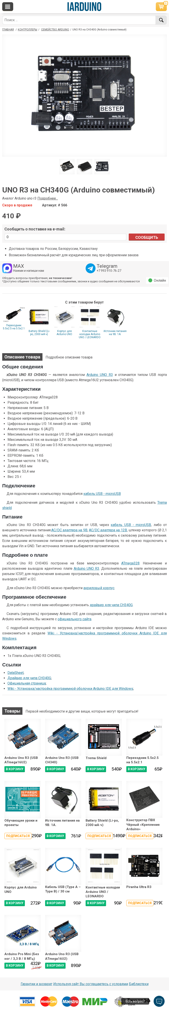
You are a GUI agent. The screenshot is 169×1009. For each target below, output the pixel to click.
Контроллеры (27, 29)
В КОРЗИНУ (14, 769)
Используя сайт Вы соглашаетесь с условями (90, 984)
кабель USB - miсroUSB (102, 494)
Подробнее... (47, 198)
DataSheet (15, 673)
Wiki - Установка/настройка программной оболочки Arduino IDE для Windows (70, 688)
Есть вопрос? (135, 1001)
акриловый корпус (98, 588)
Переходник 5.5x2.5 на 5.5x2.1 (14, 327)
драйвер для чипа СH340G (111, 605)
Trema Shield (96, 758)
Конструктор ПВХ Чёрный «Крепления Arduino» (143, 824)
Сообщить (146, 237)
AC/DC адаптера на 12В (108, 530)
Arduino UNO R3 (99, 375)
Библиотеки (139, 984)
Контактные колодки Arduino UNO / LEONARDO (90, 334)
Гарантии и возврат (36, 984)
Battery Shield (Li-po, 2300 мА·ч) (39, 333)
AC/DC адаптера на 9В (69, 530)
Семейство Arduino (55, 29)
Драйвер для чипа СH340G (29, 678)
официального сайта (74, 619)
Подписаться (18, 836)
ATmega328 (130, 563)
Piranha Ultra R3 (138, 887)
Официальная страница (26, 683)
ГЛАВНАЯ (8, 29)
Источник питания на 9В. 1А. (115, 333)
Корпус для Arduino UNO (64, 333)
